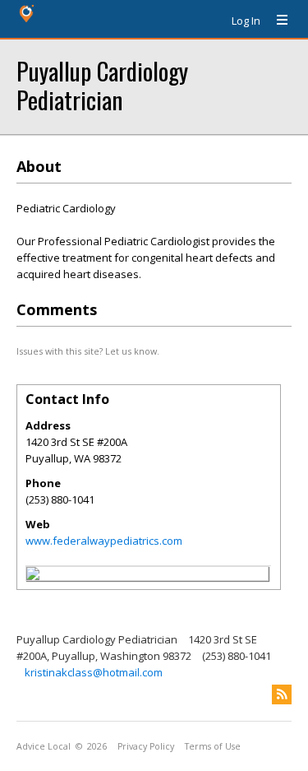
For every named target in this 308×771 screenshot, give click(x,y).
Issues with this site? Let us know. (87, 351)
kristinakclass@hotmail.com (94, 672)
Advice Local (43, 746)
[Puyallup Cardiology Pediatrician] (32, 576)
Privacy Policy (145, 746)
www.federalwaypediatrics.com (103, 540)
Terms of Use (213, 746)
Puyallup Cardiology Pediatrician (102, 85)
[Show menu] (276, 20)
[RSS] (282, 694)
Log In (246, 20)
